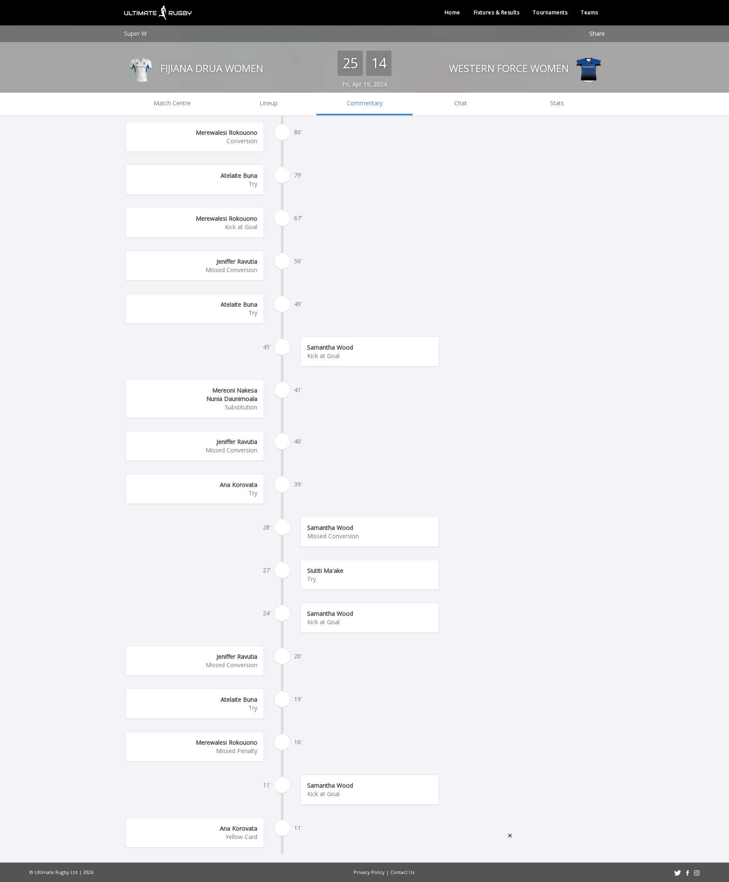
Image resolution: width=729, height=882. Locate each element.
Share (597, 33)
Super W (135, 33)
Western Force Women (510, 68)
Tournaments (550, 12)
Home (452, 12)
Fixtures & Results (497, 12)
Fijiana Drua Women (210, 68)
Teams (589, 12)
